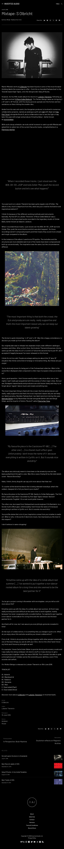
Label (3, 706)
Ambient (5, 721)
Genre (3, 719)
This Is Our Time (44, 401)
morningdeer (8, 119)
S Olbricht (23, 87)
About (32, 814)
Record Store (32, 828)
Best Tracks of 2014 (8, 780)
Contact (32, 819)
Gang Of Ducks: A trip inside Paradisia (14, 772)
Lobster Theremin (45, 97)
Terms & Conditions (32, 825)
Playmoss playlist (8, 129)
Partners (32, 822)
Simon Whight (6, 19)
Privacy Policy (32, 838)
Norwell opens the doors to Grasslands (14, 756)
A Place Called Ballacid (23, 99)
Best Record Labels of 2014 (10, 764)
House (4, 723)
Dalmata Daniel (7, 398)
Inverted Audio (11, 4)
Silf (43, 112)
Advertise (32, 817)
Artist (3, 700)
